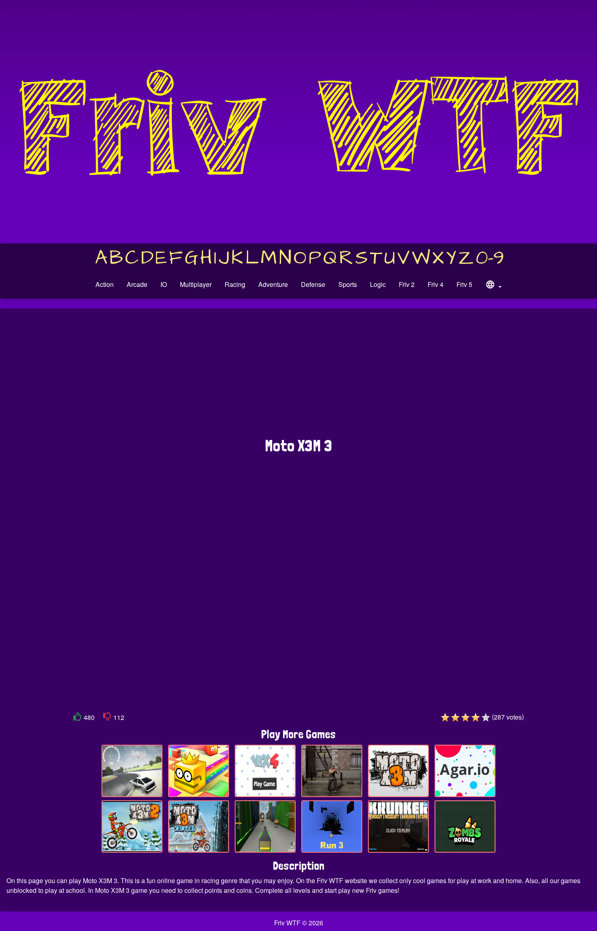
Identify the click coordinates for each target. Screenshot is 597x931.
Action (104, 284)
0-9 (490, 258)
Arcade (137, 284)
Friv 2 (407, 284)
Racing (235, 284)
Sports (347, 284)
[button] (493, 285)
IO (163, 284)
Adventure (273, 284)
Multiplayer (196, 284)
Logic (378, 284)
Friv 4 (435, 284)
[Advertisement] (298, 377)
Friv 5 (464, 284)
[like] (77, 718)
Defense (313, 284)
